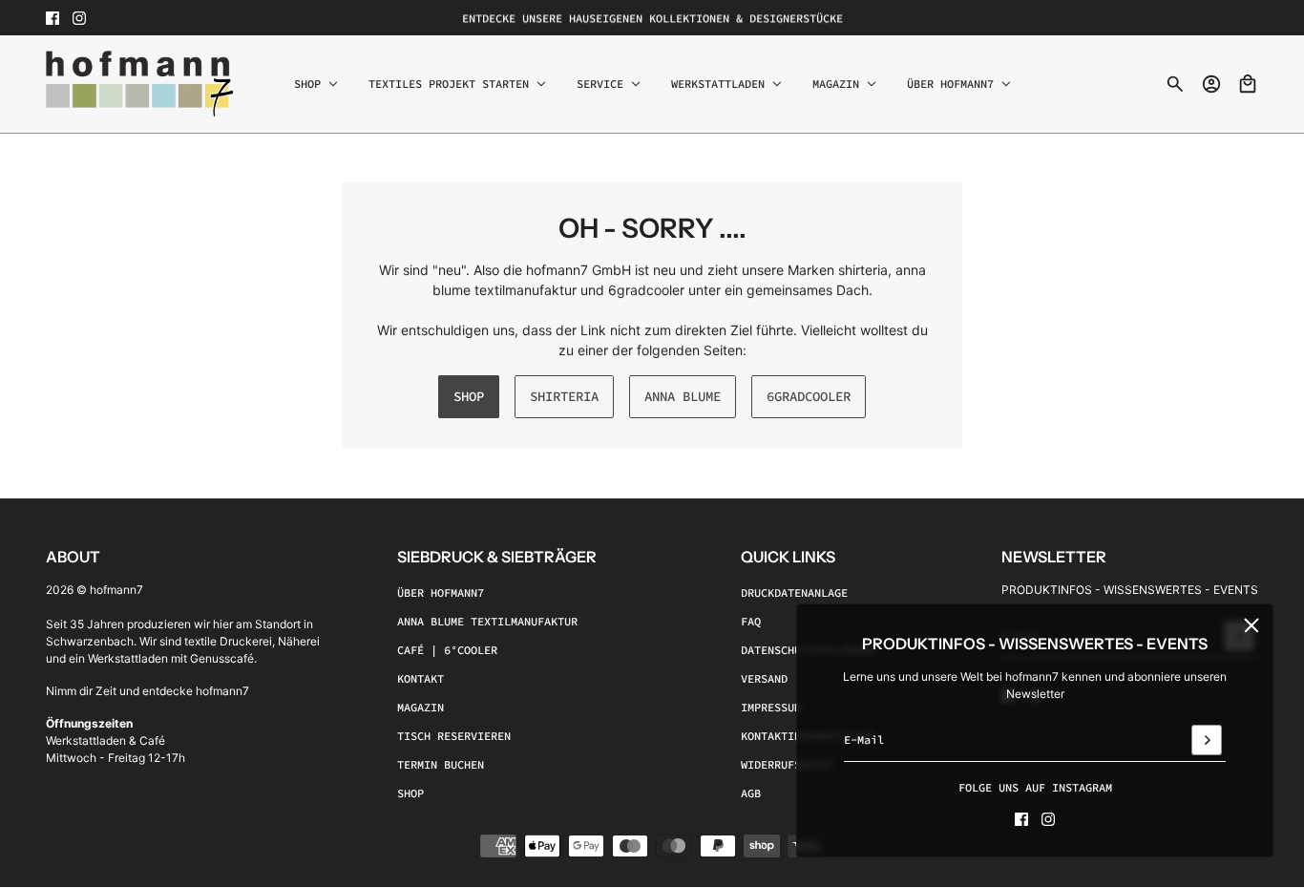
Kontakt (420, 679)
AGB (751, 794)
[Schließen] (1251, 625)
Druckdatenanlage (794, 593)
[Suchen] (1175, 84)
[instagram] (79, 18)
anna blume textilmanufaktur (487, 622)
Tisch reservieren (454, 736)
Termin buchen (440, 765)
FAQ (751, 622)
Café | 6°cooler (447, 651)
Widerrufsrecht (787, 765)
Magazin (420, 708)
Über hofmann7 (440, 593)
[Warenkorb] (1247, 84)
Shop (410, 794)
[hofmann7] (140, 84)
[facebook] (52, 18)
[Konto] (1211, 84)
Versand (764, 679)
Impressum (771, 708)
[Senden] (1206, 740)
